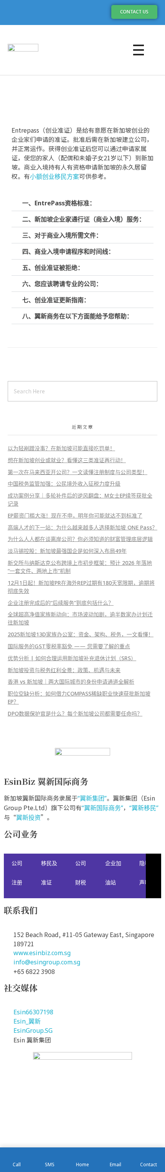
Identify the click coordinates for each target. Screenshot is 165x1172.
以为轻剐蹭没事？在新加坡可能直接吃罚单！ (61, 448)
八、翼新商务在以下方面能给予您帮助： (77, 316)
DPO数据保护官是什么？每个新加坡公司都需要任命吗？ (75, 713)
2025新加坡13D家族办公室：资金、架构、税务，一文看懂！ (80, 634)
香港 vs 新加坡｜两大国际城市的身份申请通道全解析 (71, 681)
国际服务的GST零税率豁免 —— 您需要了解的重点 (69, 646)
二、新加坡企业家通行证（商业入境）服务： (83, 219)
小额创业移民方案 (54, 176)
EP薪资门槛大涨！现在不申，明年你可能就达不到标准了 (75, 515)
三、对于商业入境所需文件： (62, 235)
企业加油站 (113, 872)
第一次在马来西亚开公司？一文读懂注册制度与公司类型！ (77, 472)
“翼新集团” (92, 798)
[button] (82, 203)
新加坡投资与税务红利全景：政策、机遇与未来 (64, 670)
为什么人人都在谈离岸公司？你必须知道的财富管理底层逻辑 (80, 539)
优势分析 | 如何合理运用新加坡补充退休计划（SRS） (72, 658)
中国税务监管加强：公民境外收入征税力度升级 (64, 483)
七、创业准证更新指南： (56, 300)
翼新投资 (28, 817)
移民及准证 (49, 872)
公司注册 (17, 872)
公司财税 (80, 872)
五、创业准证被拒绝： (53, 267)
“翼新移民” (143, 808)
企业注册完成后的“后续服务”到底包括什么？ (61, 602)
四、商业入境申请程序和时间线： (68, 251)
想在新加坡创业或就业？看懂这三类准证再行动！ (67, 460)
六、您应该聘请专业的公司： (62, 284)
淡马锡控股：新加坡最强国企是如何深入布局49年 (67, 550)
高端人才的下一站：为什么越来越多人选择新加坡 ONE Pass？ (82, 527)
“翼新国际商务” (102, 808)
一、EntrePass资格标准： (59, 203)
